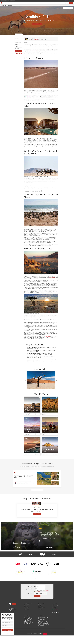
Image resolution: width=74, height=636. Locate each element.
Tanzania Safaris (26, 608)
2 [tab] (34, 390)
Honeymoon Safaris (41, 605)
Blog (53, 604)
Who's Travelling (18, 42)
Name (35, 586)
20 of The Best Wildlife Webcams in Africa (43, 620)
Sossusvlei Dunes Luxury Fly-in (32, 450)
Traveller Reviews (55, 608)
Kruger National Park (27, 617)
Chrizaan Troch (35, 39)
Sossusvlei (34, 410)
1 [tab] (33, 390)
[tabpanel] (41, 380)
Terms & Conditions (37, 591)
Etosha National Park (36, 50)
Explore (37, 454)
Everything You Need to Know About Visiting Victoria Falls (43, 625)
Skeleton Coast (28, 96)
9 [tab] (43, 390)
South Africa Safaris (27, 605)
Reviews (16, 46)
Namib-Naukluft (48, 410)
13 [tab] (48, 390)
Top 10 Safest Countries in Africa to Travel (43, 618)
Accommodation (18, 48)
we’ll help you (48, 336)
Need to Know (17, 44)
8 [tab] (42, 390)
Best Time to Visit (17, 38)
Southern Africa (28, 410)
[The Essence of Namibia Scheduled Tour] (50, 405)
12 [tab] (47, 390)
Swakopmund (30, 411)
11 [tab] (46, 390)
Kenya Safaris (26, 606)
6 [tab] (39, 390)
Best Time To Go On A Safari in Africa (43, 622)
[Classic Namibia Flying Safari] (50, 445)
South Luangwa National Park (28, 622)
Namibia (31, 410)
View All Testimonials (49, 547)
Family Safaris (40, 604)
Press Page (54, 606)
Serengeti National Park (27, 621)
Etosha (27, 411)
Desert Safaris (40, 609)
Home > (2, 5)
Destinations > (5, 5)
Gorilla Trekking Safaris (41, 610)
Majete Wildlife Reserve (27, 623)
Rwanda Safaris (26, 609)
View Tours (19, 50)
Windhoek (37, 451)
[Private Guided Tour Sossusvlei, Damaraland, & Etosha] (32, 425)
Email (35, 588)
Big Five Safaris (40, 608)
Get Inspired (37, 596)
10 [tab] (44, 390)
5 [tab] (38, 390)
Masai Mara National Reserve (28, 618)
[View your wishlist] (65, 3)
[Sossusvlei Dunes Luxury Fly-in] (32, 445)
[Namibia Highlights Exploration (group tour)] (32, 405)
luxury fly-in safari (52, 277)
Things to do (17, 40)
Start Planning (19, 53)
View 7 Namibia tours (37, 23)
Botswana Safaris (26, 604)
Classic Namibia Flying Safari (49, 449)
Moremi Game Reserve (27, 619)
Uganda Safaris (26, 610)
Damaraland (37, 410)
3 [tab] (35, 390)
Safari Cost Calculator (56, 605)
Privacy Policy (46, 590)
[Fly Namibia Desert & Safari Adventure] (50, 425)
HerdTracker (54, 607)
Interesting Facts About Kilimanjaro (43, 623)
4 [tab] (37, 390)
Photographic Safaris (41, 607)
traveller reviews (31, 576)
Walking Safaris (40, 606)
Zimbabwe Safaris (26, 607)
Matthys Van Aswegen (23, 483)
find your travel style (59, 3)
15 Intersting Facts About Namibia (43, 621)
